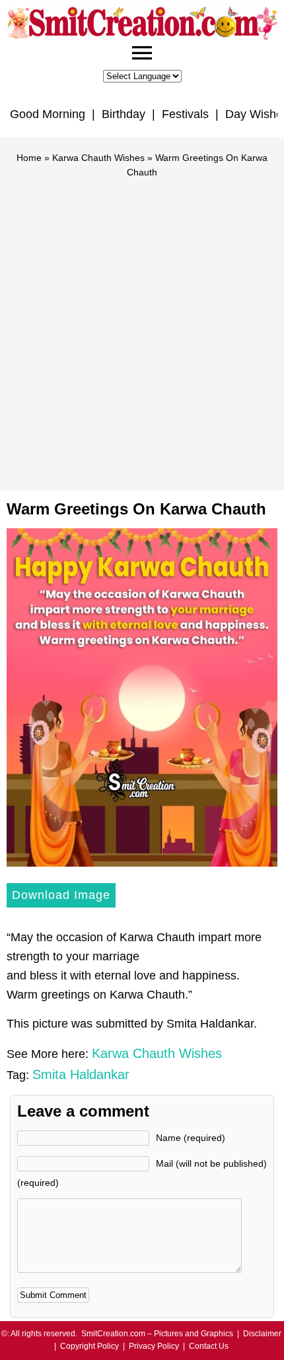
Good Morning (47, 114)
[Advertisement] (142, 328)
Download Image (61, 895)
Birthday (123, 114)
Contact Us (209, 1346)
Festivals (185, 114)
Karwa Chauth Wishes (98, 157)
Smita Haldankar (80, 1074)
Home (29, 157)
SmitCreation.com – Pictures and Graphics (157, 1333)
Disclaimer (262, 1333)
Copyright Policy (89, 1346)
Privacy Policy (154, 1346)
